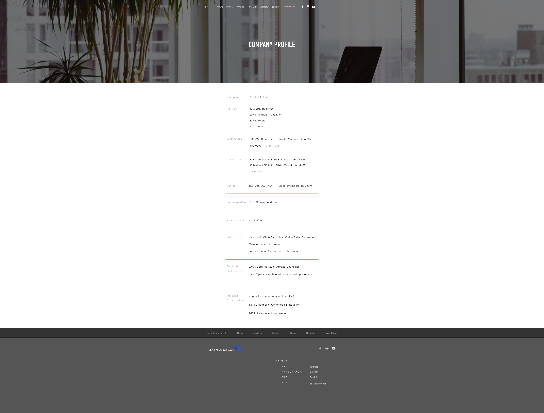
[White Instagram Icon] (308, 7)
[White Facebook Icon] (302, 7)
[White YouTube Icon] (313, 7)
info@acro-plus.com (299, 185)
